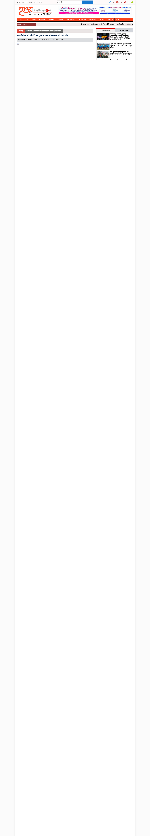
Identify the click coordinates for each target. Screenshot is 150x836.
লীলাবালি (60, 19)
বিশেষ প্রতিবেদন (42, 31)
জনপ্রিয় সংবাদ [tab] (124, 31)
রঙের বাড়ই (92, 19)
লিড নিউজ (50, 31)
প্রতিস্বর (102, 19)
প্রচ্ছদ (21, 19)
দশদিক (110, 19)
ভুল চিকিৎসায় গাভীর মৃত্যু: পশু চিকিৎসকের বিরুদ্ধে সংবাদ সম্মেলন (121, 53)
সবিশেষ (51, 19)
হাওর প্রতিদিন (31, 19)
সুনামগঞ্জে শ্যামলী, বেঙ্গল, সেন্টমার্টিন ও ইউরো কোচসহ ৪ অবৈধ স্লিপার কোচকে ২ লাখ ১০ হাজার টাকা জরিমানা (110, 24)
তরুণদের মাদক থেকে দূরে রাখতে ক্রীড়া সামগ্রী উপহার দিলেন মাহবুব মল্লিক (121, 45)
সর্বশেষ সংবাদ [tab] (105, 31)
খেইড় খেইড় (82, 19)
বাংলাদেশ (42, 19)
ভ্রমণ (117, 19)
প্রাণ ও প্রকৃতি (71, 19)
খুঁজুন (87, 2)
